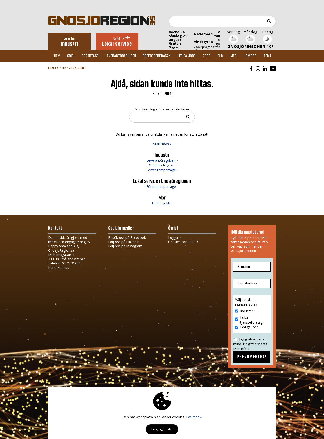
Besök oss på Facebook (127, 237)
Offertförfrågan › (162, 165)
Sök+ (71, 56)
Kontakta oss (58, 267)
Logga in (175, 237)
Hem (57, 56)
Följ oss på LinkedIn (123, 242)
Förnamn (244, 267)
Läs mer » (194, 417)
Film (220, 56)
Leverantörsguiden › (162, 160)
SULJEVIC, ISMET (78, 67)
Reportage (90, 56)
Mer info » (241, 348)
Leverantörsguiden (121, 56)
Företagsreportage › (162, 170)
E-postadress (247, 283)
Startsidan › (162, 144)
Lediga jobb (186, 56)
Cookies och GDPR (183, 242)
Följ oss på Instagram (125, 246)
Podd (206, 56)
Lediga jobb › (162, 203)
